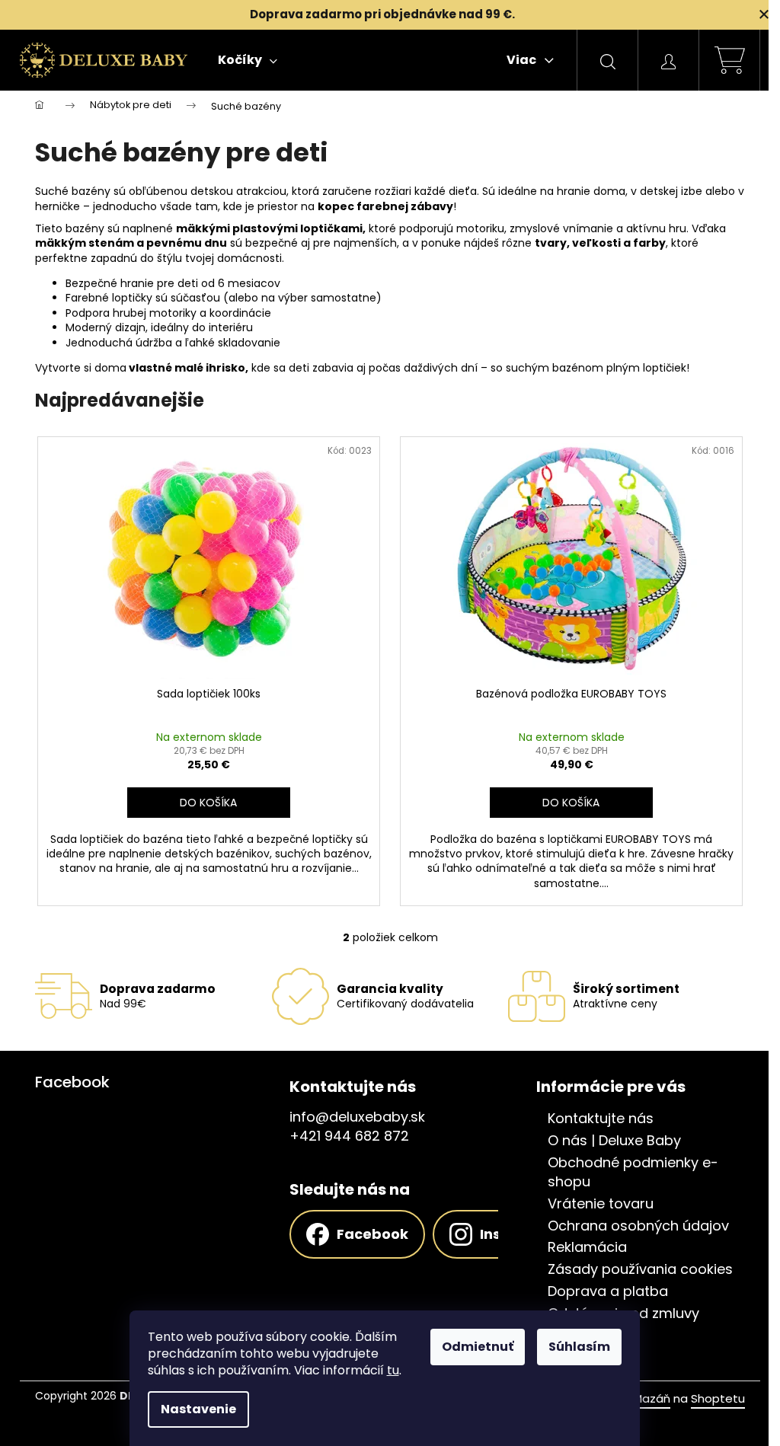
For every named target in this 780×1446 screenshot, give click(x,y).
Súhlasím (579, 1346)
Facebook (372, 1233)
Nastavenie (198, 1409)
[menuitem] (247, 60)
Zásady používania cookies (640, 1269)
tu (393, 1370)
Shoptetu (718, 1398)
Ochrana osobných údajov (638, 1226)
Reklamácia (587, 1247)
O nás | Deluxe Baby (614, 1141)
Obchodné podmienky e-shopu (633, 1172)
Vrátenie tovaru (601, 1204)
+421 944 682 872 (349, 1136)
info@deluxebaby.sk (357, 1117)
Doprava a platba (608, 1291)
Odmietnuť (477, 1346)
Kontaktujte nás (601, 1118)
